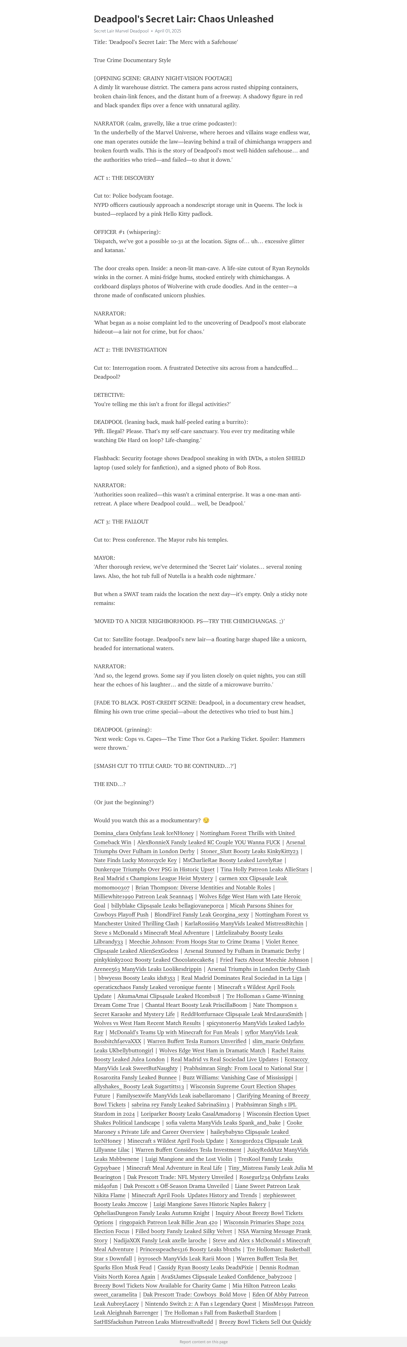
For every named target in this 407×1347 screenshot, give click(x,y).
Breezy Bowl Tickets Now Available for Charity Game (160, 1285)
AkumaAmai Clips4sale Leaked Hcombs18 (169, 996)
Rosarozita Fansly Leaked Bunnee (135, 1077)
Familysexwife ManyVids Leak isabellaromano (173, 1095)
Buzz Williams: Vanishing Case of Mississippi (238, 1077)
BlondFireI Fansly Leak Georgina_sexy (202, 914)
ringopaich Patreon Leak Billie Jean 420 (168, 1222)
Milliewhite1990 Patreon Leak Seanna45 (143, 896)
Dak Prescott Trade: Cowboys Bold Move (194, 1294)
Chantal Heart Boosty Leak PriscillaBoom (196, 1004)
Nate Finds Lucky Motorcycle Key (135, 860)
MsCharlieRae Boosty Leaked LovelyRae (232, 860)
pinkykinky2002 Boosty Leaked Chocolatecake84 (154, 959)
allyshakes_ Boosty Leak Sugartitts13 (139, 1086)
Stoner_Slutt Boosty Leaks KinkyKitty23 (250, 851)
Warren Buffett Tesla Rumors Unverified (196, 1041)
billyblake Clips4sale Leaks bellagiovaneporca (167, 905)
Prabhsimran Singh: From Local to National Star (244, 1068)
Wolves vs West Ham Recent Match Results (147, 1023)
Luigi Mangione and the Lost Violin (188, 1158)
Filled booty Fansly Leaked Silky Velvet (183, 1231)
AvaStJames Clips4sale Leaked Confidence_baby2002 (226, 1276)
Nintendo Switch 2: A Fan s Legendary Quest (200, 1303)
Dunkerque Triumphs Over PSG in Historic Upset (154, 869)
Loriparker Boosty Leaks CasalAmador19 (191, 1113)
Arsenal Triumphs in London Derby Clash (259, 968)
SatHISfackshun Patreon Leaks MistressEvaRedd (153, 1321)
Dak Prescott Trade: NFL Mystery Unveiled (180, 1177)
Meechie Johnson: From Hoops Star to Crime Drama (194, 941)
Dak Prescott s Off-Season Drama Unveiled (176, 1185)
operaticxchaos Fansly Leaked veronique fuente (152, 987)
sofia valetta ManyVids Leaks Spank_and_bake (223, 1122)
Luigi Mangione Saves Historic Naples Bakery (210, 1204)
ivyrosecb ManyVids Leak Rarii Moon (184, 1258)
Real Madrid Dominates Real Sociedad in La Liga (241, 977)
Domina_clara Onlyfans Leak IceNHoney (144, 833)
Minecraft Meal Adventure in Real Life (174, 1167)
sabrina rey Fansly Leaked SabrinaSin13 (181, 1104)
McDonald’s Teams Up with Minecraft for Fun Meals (174, 1032)
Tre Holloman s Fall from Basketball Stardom (220, 1312)
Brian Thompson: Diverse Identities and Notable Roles (203, 887)
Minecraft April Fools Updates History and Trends (194, 1195)
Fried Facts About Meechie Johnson (264, 959)
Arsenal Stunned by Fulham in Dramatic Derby (242, 950)
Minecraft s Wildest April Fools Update (176, 1140)
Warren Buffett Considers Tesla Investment (188, 1149)
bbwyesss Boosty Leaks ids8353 (136, 977)
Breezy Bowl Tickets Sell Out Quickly (265, 1321)
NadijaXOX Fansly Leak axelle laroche (160, 1240)
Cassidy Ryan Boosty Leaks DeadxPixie (205, 1267)
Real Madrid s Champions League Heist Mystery (153, 878)
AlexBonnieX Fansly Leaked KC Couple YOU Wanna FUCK (208, 842)
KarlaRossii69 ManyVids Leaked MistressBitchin (244, 923)
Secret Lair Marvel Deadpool (121, 31)
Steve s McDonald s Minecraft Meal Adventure (152, 932)
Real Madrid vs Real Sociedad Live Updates (225, 1059)
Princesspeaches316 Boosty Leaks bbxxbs (190, 1249)
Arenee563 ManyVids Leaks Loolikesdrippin (148, 968)
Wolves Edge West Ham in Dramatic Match (212, 1050)
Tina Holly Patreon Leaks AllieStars (264, 869)
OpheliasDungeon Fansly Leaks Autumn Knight (152, 1213)
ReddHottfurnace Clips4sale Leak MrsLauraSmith (242, 1014)
